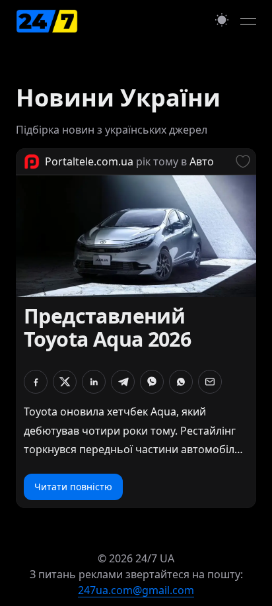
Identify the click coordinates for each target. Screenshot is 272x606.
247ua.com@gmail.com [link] (136, 590)
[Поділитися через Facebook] (36, 382)
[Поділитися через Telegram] (123, 382)
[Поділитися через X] (65, 382)
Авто (201, 161)
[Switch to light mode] (222, 19)
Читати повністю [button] (73, 486)
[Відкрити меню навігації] (248, 21)
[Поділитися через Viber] (152, 382)
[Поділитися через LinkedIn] (94, 382)
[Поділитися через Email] (210, 382)
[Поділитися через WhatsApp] (181, 382)
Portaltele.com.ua (89, 161)
